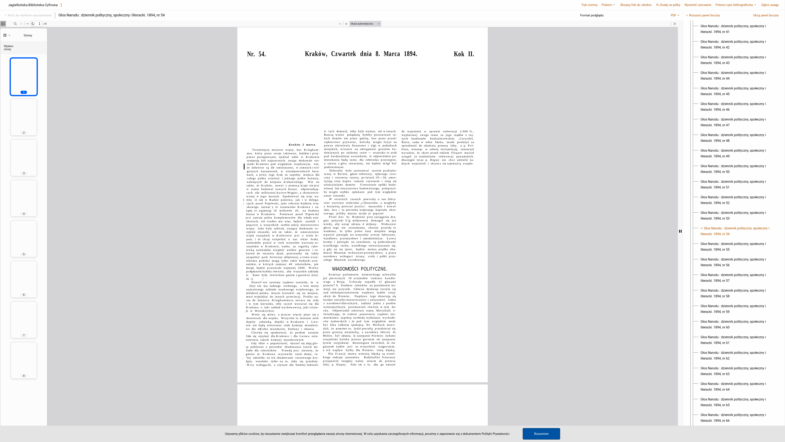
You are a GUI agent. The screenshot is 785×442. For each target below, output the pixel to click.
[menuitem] (737, 29)
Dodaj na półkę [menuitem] (670, 5)
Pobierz (607, 5)
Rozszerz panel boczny (704, 15)
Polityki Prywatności (495, 434)
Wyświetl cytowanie (697, 5)
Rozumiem (541, 434)
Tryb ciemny (589, 5)
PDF (673, 15)
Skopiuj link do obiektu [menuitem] (636, 5)
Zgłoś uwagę (770, 5)
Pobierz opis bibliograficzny (734, 5)
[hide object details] (680, 231)
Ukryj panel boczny (766, 15)
